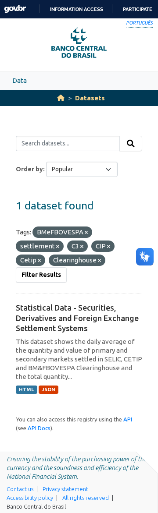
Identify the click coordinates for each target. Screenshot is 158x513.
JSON (48, 389)
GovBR (15, 9)
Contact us (20, 489)
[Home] (61, 98)
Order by (29, 169)
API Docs (39, 428)
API (127, 419)
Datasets (90, 98)
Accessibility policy (30, 498)
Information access (76, 9)
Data (19, 80)
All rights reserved (85, 498)
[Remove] (86, 232)
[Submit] (130, 144)
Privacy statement (65, 489)
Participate (137, 9)
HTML (26, 389)
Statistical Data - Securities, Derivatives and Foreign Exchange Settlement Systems (77, 318)
